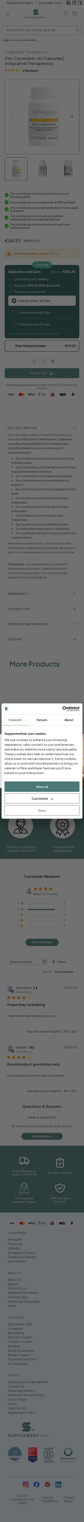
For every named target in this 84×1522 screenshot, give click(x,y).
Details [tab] (42, 720)
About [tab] (69, 720)
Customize (40, 798)
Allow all (42, 786)
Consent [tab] (15, 720)
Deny (42, 810)
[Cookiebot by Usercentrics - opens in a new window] (62, 708)
